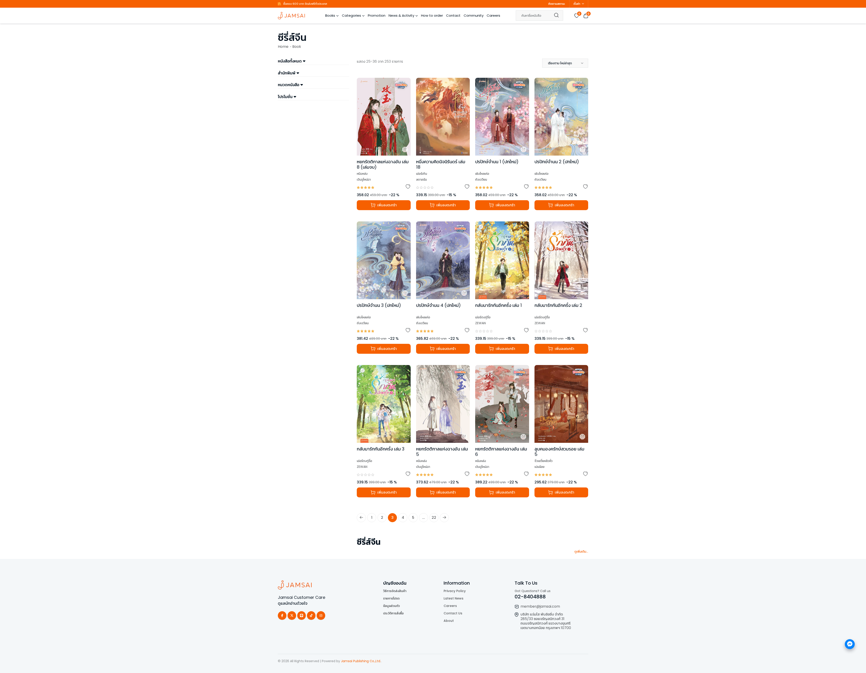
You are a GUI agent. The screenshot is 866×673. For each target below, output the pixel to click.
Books (330, 15)
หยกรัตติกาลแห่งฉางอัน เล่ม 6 (501, 451)
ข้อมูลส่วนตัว (391, 606)
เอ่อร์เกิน (421, 173)
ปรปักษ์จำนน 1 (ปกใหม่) (496, 161)
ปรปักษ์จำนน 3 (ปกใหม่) (379, 305)
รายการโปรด (391, 598)
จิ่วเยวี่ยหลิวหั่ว (543, 461)
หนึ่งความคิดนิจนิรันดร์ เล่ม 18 (440, 164)
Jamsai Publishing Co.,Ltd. (361, 661)
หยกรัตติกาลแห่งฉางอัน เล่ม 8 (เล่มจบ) (383, 164)
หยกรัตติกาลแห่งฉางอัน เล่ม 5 (442, 451)
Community (474, 15)
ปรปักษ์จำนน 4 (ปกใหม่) (438, 305)
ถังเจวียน (481, 179)
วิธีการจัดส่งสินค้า (394, 591)
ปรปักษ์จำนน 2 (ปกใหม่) (556, 161)
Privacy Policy (455, 591)
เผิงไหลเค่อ (482, 173)
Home (283, 46)
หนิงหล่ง (362, 173)
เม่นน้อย (539, 466)
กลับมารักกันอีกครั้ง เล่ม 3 (380, 449)
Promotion (376, 15)
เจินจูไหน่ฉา (364, 179)
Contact (453, 15)
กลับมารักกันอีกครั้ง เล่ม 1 (498, 305)
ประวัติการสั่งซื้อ (393, 613)
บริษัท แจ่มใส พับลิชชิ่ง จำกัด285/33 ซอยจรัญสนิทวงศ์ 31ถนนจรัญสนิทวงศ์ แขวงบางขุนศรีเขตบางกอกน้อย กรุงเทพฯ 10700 (546, 621)
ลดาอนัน (421, 179)
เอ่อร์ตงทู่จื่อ (483, 317)
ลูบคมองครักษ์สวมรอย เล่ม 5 (559, 451)
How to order (432, 15)
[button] (565, 63)
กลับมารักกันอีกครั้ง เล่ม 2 (558, 305)
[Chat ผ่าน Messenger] (850, 644)
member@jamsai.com (540, 606)
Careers (493, 15)
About (449, 620)
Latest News (453, 598)
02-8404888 (530, 596)
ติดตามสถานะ (556, 4)
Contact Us (453, 613)
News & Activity (401, 15)
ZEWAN (480, 323)
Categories (351, 15)
